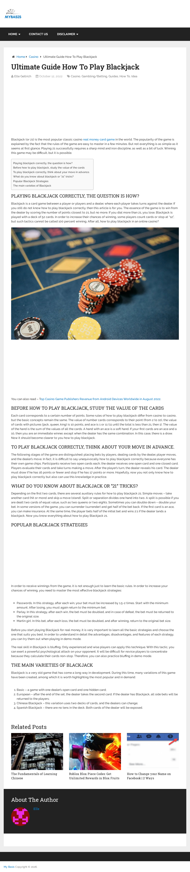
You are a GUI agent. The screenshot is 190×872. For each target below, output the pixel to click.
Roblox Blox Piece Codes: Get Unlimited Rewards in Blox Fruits (94, 776)
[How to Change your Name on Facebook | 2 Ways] (153, 751)
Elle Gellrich (22, 76)
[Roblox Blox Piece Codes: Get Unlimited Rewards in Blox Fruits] (95, 751)
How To (124, 76)
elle (36, 809)
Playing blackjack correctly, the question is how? (43, 163)
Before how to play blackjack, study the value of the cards (49, 167)
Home (12, 34)
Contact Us (38, 34)
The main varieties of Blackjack (32, 185)
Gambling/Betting (94, 76)
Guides (113, 76)
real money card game (99, 139)
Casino (33, 57)
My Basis (9, 866)
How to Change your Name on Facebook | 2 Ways (149, 776)
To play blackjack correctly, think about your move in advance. (51, 172)
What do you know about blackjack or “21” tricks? (43, 176)
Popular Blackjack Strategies (30, 181)
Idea (134, 76)
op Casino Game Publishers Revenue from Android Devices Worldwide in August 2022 (100, 399)
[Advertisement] (95, 110)
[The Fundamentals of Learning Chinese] (37, 751)
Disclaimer (66, 34)
